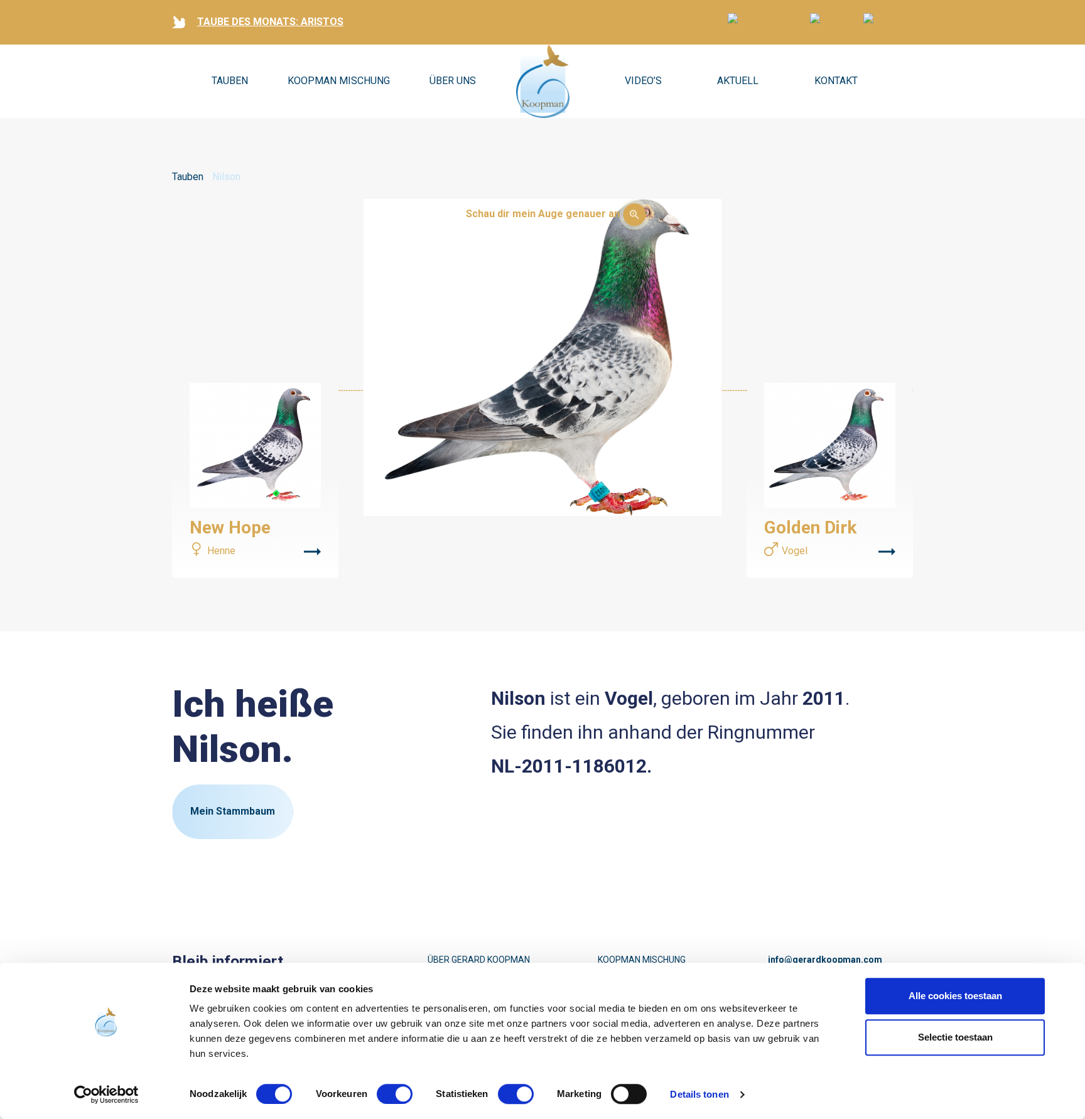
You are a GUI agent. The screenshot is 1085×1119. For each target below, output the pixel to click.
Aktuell (737, 81)
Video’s (643, 81)
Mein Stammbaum (232, 811)
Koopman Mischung (339, 81)
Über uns (452, 81)
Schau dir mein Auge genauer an (543, 214)
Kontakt (836, 81)
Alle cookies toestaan (955, 995)
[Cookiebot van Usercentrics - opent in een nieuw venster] (106, 1094)
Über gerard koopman (479, 960)
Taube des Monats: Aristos (270, 22)
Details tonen (699, 1094)
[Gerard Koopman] (542, 82)
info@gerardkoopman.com (825, 960)
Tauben (230, 81)
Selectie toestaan (955, 1037)
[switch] (395, 1094)
